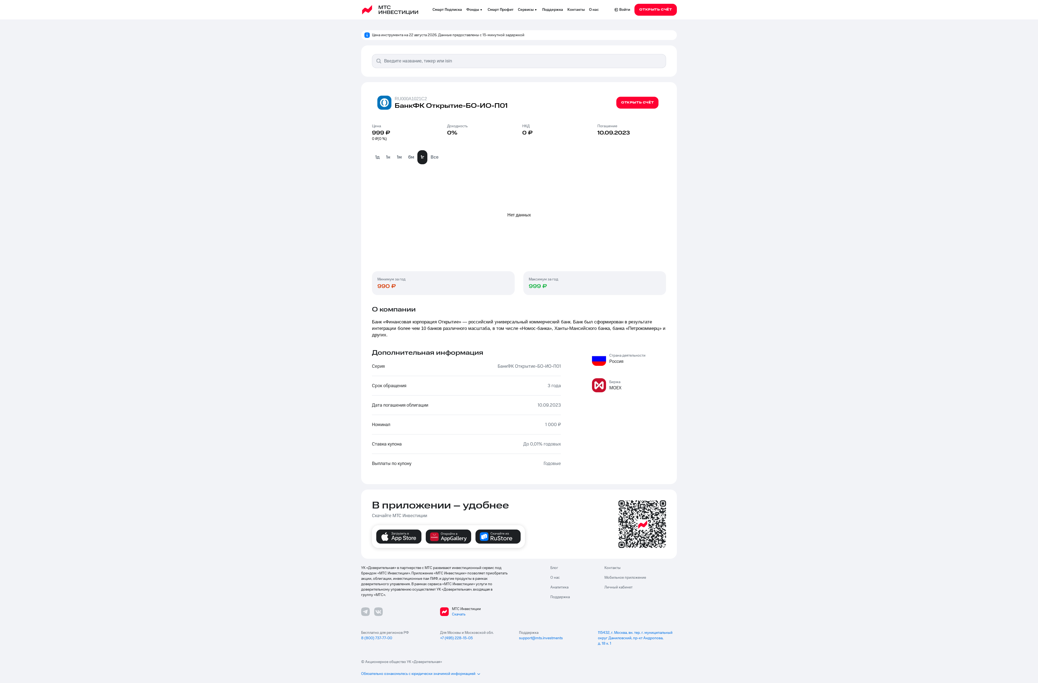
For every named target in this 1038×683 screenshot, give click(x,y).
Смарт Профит (501, 9)
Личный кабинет (618, 587)
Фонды (472, 9)
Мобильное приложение (625, 577)
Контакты (576, 9)
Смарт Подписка (447, 9)
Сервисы (526, 9)
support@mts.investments (541, 638)
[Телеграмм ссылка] (365, 611)
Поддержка (552, 9)
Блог (554, 568)
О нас (594, 9)
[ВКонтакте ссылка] (378, 611)
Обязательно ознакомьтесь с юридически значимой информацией (418, 674)
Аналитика (559, 587)
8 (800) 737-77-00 (376, 638)
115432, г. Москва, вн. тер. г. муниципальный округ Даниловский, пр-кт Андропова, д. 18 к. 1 (635, 638)
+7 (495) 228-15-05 (456, 638)
